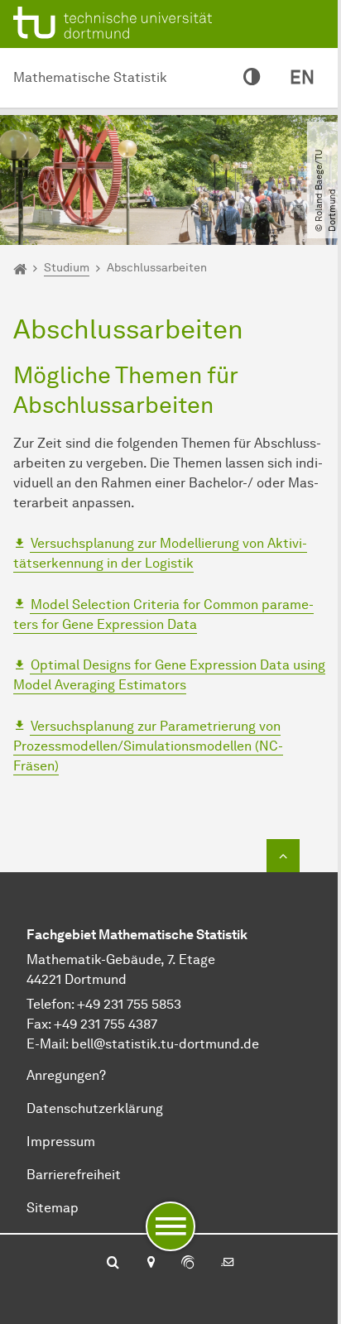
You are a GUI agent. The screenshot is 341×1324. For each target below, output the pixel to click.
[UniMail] (227, 1264)
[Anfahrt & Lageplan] (150, 1264)
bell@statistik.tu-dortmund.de (165, 1044)
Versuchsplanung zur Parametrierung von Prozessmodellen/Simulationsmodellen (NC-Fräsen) (148, 746)
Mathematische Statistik (90, 77)
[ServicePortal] (188, 1264)
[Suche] (113, 1264)
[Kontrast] (251, 78)
